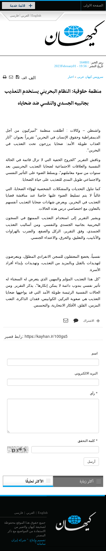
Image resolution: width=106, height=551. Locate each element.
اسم (95, 353)
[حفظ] (18, 77)
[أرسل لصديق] (11, 77)
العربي (25, 15)
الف (24, 78)
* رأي (94, 393)
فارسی (14, 15)
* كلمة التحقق (88, 441)
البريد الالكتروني (86, 373)
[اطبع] (5, 77)
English (36, 15)
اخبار (71, 76)
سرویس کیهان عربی (90, 76)
